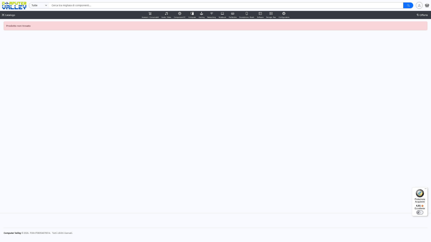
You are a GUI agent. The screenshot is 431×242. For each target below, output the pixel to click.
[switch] (420, 212)
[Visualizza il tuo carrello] (427, 5)
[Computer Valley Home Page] (14, 5)
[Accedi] (419, 5)
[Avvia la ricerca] (408, 5)
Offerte (424, 15)
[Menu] (426, 189)
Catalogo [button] (9, 15)
